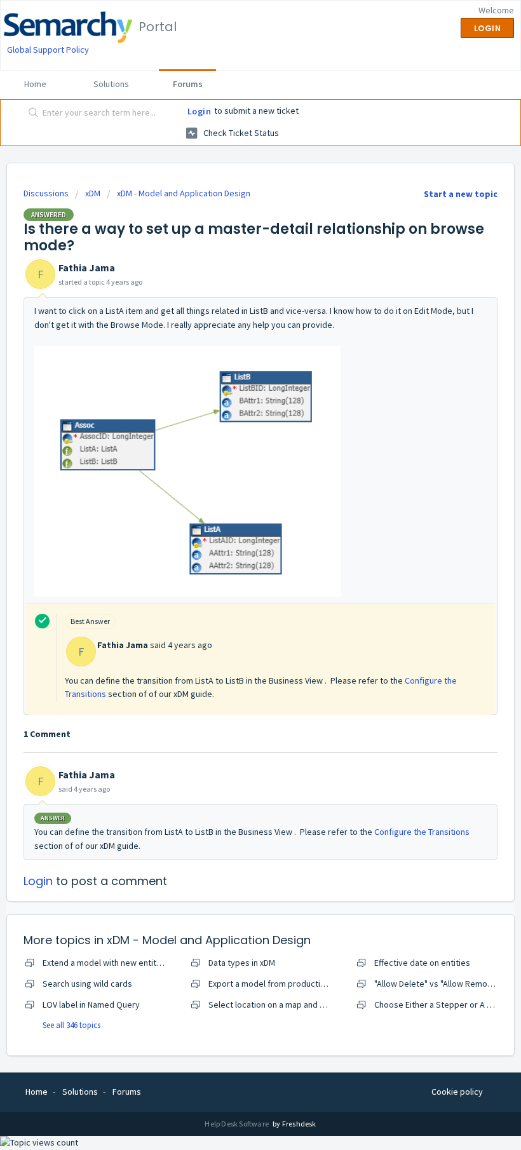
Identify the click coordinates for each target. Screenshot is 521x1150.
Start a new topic (460, 194)
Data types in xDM (241, 962)
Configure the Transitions (422, 831)
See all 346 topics (71, 1025)
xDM (92, 193)
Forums (188, 84)
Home (35, 84)
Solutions (111, 84)
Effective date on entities (422, 962)
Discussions (46, 193)
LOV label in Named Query (91, 1004)
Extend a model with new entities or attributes (130, 962)
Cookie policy (457, 1091)
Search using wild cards (87, 983)
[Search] (30, 113)
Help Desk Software (237, 1123)
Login (199, 111)
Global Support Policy (48, 49)
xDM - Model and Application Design (183, 193)
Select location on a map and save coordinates (297, 1004)
